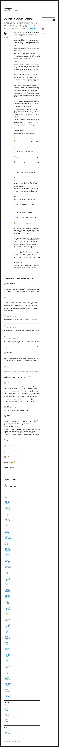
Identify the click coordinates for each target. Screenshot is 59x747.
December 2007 (7, 578)
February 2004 (7, 633)
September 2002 (8, 654)
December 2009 (8, 549)
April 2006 (7, 602)
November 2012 (7, 507)
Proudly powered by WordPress (14, 741)
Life (4, 38)
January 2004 (7, 635)
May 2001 (6, 673)
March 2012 (7, 516)
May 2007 (6, 586)
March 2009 (7, 560)
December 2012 (7, 506)
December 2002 (7, 650)
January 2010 (7, 548)
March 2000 (7, 690)
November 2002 (8, 651)
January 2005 (7, 620)
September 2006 (8, 596)
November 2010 (7, 536)
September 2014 (8, 500)
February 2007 (7, 590)
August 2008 (7, 568)
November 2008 (8, 565)
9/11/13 (44, 30)
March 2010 (7, 545)
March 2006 (7, 603)
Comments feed (7, 732)
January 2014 (7, 501)
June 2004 (6, 629)
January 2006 (7, 606)
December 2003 (7, 636)
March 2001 (7, 676)
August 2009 (7, 554)
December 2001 (7, 665)
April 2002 (7, 660)
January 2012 (7, 519)
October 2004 (7, 624)
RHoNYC (6, 718)
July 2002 (6, 656)
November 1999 (8, 695)
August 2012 (7, 510)
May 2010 (6, 543)
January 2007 (7, 591)
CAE (5, 704)
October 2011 (7, 522)
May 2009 (6, 557)
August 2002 (7, 655)
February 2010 (7, 547)
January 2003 (7, 649)
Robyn (5, 35)
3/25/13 (44, 33)
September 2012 (8, 509)
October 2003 (7, 638)
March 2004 (7, 632)
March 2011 (7, 531)
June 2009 (6, 556)
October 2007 (7, 580)
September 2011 (7, 524)
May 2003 (6, 644)
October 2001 (7, 667)
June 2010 (6, 542)
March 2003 (7, 647)
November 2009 (8, 550)
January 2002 (7, 663)
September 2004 (8, 625)
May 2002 (6, 659)
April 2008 (7, 573)
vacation (6, 721)
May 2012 (6, 514)
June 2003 (6, 643)
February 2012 (7, 518)
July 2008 (6, 569)
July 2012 (6, 512)
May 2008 (6, 572)
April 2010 (6, 544)
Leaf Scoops (16, 61)
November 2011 (7, 521)
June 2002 (6, 657)
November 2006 (8, 594)
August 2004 (7, 626)
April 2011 (6, 530)
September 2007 (8, 582)
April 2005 (7, 616)
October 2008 (7, 566)
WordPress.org (7, 733)
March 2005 (7, 618)
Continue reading (31, 28)
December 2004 (7, 621)
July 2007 (6, 584)
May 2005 (6, 615)
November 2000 (8, 680)
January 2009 (7, 562)
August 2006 (7, 597)
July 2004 (6, 627)
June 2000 (6, 686)
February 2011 (7, 532)
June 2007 (6, 585)
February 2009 (7, 561)
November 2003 (7, 637)
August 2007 (7, 583)
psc (5, 714)
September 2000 (8, 683)
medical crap (7, 710)
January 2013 (7, 504)
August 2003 (7, 641)
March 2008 (7, 574)
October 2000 (7, 682)
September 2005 (8, 610)
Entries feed (7, 731)
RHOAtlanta (7, 716)
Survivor (6, 719)
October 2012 (7, 508)
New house (7, 712)
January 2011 (7, 533)
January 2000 (7, 692)
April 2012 (6, 515)
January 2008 (7, 577)
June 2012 (6, 513)
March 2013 (7, 503)
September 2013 (8, 502)
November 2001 (7, 666)
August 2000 (7, 684)
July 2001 (6, 671)
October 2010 (7, 537)
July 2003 (6, 642)
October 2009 (7, 551)
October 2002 (7, 653)
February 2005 (7, 619)
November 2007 (8, 579)
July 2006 (6, 598)
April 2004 (7, 631)
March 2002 (7, 661)
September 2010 (8, 538)
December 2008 (7, 563)
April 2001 (6, 674)
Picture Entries (7, 713)
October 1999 (7, 696)
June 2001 (6, 672)
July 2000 (6, 685)
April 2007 (7, 588)
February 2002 (7, 662)
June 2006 (6, 600)
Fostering (6, 708)
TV (5, 720)
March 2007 (7, 589)
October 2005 (7, 609)
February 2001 (7, 677)
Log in (6, 729)
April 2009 (7, 559)
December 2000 (7, 679)
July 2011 (6, 526)
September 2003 (8, 639)
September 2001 (8, 668)
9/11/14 (44, 28)
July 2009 (6, 555)
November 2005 (8, 608)
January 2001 (7, 678)
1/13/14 (44, 29)
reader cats (7, 715)
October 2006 (7, 595)
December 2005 (7, 607)
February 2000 (7, 691)
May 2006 (6, 601)
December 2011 (7, 520)
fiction (6, 707)
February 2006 (7, 604)
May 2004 (6, 630)
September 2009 (8, 553)
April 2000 (7, 689)
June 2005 (6, 614)
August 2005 (7, 612)
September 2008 (8, 567)
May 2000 (6, 688)
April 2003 (6, 645)
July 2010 (6, 541)
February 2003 (7, 648)
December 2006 (8, 592)
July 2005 (6, 613)
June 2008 (6, 571)
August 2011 (7, 525)
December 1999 (8, 694)
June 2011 (6, 527)
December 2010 (7, 535)
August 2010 (7, 539)
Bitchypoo (8, 9)
